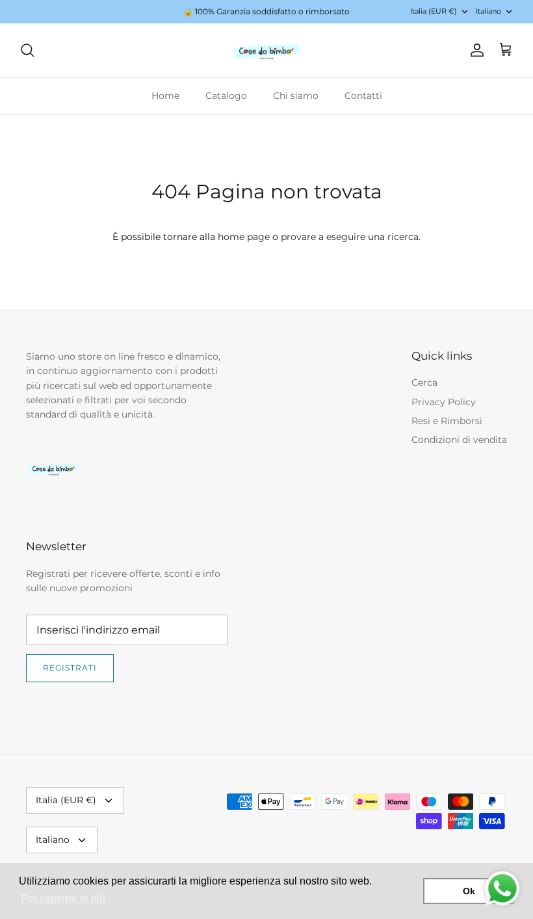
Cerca (424, 382)
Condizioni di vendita (459, 440)
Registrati (70, 668)
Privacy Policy (443, 402)
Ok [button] (469, 891)
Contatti (363, 95)
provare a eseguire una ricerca (350, 237)
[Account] (474, 50)
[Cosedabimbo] (266, 50)
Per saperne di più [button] (63, 898)
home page (244, 237)
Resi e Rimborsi (446, 421)
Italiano (488, 11)
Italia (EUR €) (433, 11)
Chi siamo (295, 95)
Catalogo (226, 95)
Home (165, 95)
